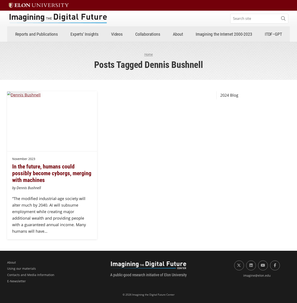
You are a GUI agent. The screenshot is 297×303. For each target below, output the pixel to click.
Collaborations (147, 34)
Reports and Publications (36, 34)
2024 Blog (229, 95)
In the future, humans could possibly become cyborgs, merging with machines (51, 173)
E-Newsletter (16, 281)
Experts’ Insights (84, 34)
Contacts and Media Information (30, 275)
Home (148, 54)
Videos (117, 34)
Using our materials (21, 268)
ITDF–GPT (273, 34)
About (178, 34)
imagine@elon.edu (257, 275)
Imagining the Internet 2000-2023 (224, 34)
